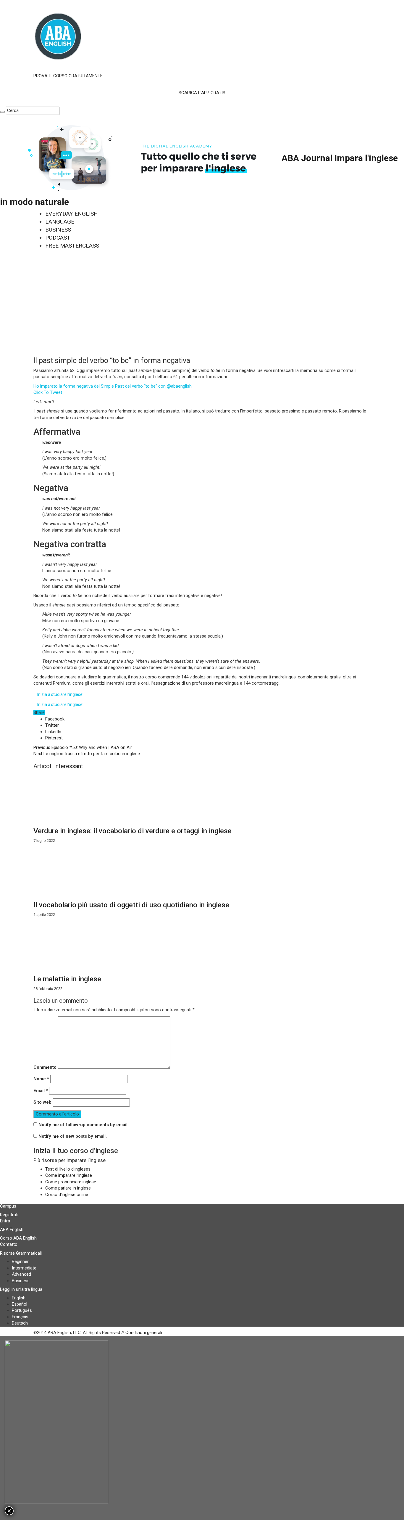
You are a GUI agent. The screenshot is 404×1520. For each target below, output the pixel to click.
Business (21, 1280)
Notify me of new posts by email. (72, 1136)
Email (40, 1090)
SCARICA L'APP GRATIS (202, 92)
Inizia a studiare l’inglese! (60, 694)
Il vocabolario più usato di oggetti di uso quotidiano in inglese (131, 905)
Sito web (42, 1102)
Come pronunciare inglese (70, 1181)
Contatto (8, 1244)
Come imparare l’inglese (68, 1175)
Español (19, 1304)
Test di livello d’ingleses (68, 1169)
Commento (44, 1067)
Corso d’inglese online (66, 1194)
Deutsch (20, 1323)
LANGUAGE (59, 221)
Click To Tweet (47, 392)
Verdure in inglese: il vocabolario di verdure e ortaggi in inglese (132, 831)
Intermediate (24, 1268)
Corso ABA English (18, 1238)
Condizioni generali (143, 1332)
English (18, 1298)
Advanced (21, 1274)
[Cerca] (2, 112)
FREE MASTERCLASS (72, 245)
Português (22, 1310)
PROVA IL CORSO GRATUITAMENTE (68, 75)
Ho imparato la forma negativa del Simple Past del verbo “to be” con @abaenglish (112, 386)
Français (20, 1317)
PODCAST (57, 237)
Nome (41, 1078)
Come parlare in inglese (68, 1188)
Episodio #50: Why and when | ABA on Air (82, 747)
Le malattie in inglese (67, 979)
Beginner (20, 1261)
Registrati (9, 1214)
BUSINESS (58, 229)
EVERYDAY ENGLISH (71, 213)
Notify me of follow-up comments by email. (83, 1124)
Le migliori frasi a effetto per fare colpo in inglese (86, 753)
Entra (5, 1221)
